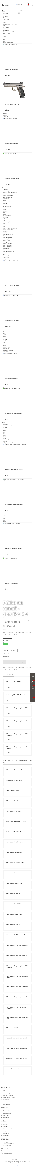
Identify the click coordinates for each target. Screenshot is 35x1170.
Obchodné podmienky (7, 1090)
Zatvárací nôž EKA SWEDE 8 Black (13, 413)
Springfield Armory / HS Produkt (10, 24)
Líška (4, 520)
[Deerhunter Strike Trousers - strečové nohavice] (17, 455)
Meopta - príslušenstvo (8, 201)
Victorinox (5, 339)
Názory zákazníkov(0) (18, 662)
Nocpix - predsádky (7, 246)
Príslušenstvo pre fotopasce (9, 116)
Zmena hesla (5, 1133)
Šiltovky (4, 436)
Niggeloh (5, 209)
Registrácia (5, 1124)
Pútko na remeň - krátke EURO (14, 842)
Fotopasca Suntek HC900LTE (12, 178)
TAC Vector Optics (7, 206)
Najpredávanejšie (6, 1113)
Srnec (4, 515)
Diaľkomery (5, 231)
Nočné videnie (6, 248)
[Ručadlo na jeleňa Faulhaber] (17, 569)
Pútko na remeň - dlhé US (13, 893)
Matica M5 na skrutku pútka (14, 780)
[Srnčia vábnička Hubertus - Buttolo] (17, 534)
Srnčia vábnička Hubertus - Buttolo (13, 548)
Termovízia (5, 232)
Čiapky (4, 438)
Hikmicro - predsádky (7, 237)
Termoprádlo (5, 424)
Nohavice (5, 427)
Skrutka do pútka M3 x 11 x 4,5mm (15, 821)
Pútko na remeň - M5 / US (13, 924)
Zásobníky (5, 18)
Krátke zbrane (6, 19)
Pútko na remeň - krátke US (13, 852)
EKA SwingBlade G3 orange (11, 378)
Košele (4, 429)
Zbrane (3, 11)
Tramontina (5, 351)
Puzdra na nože (6, 347)
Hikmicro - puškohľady (8, 235)
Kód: (4, 629)
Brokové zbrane (6, 14)
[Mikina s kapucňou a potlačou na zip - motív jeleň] (17, 490)
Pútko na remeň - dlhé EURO (14, 883)
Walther (4, 22)
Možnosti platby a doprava (8, 1093)
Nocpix (4, 253)
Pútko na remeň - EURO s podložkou (16, 935)
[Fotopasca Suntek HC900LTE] (17, 164)
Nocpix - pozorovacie (7, 243)
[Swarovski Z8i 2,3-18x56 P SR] (17, 306)
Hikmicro (5, 249)
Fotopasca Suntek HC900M (11, 143)
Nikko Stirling (6, 198)
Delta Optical (5, 203)
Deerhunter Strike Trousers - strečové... (14, 469)
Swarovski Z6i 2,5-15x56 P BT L (12, 285)
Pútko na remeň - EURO (12, 790)
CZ (3, 21)
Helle (4, 333)
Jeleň (4, 517)
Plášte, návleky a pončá (8, 443)
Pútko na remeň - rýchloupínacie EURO (17, 708)
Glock (4, 25)
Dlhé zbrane (5, 13)
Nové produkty (5, 1115)
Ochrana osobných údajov (8, 1097)
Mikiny (4, 430)
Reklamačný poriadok (7, 1095)
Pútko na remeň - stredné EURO (15, 862)
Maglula (4, 36)
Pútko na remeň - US (12, 800)
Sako (4, 41)
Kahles (4, 194)
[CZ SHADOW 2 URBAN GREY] (17, 90)
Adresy (4, 1131)
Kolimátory (5, 211)
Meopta (4, 200)
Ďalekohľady (5, 217)
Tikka (4, 39)
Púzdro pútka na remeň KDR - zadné (16, 1038)
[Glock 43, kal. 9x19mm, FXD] (17, 55)
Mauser (4, 336)
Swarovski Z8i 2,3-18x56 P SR (12, 320)
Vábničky (4, 514)
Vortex (4, 212)
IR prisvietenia (6, 257)
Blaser (4, 38)
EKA (4, 331)
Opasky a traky (6, 439)
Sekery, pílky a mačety (8, 350)
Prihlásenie (5, 1126)
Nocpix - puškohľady (7, 245)
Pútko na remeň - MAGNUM (13, 681)
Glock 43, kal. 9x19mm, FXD (11, 69)
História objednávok (7, 1128)
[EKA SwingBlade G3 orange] (17, 364)
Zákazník (6, 5)
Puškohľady (5, 189)
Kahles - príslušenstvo (8, 195)
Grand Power (6, 27)
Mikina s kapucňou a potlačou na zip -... (14, 504)
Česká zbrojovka (6, 33)
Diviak (4, 518)
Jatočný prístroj (6, 30)
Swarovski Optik (6, 191)
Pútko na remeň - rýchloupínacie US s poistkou (17, 747)
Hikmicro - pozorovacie (8, 234)
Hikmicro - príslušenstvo (8, 239)
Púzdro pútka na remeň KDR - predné (16, 1069)
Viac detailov (7, 637)
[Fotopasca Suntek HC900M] (17, 129)
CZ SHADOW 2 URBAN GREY (12, 104)
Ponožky (5, 435)
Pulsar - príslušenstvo (7, 242)
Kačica (4, 521)
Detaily (6, 662)
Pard (4, 254)
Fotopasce (4, 113)
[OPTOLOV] (19, 5)
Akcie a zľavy (5, 1117)
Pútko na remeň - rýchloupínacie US (16, 721)
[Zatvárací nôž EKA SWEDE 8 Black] (17, 399)
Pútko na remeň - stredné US (14, 873)
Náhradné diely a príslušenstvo (10, 31)
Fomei (4, 226)
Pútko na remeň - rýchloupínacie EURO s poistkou (17, 734)
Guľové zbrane (6, 16)
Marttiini (4, 344)
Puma (4, 337)
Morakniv (5, 345)
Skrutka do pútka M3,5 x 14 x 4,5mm (16, 695)
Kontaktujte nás (6, 1104)
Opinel (4, 341)
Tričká (4, 433)
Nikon (4, 223)
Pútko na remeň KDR (12, 1027)
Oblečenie (4, 422)
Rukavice (5, 441)
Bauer (4, 205)
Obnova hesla (5, 1135)
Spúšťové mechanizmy (8, 42)
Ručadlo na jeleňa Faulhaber (12, 583)
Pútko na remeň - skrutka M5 (14, 770)
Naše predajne (5, 1099)
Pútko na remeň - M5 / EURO (14, 914)
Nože (3, 330)
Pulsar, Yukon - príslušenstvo (9, 259)
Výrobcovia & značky (7, 1111)
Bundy (4, 432)
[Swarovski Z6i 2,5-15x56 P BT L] (17, 272)
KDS (4, 342)
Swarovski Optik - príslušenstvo (10, 192)
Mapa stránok (5, 1102)
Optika (3, 188)
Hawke (4, 208)
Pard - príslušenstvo (7, 256)
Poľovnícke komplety (7, 426)
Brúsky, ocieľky (6, 348)
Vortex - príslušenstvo (7, 197)
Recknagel (8, 654)
